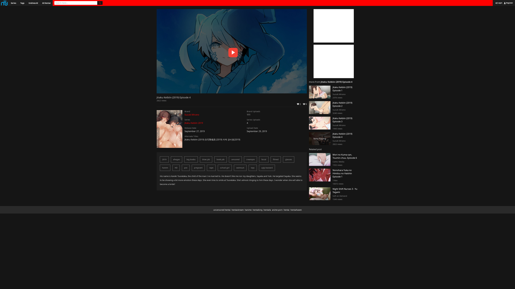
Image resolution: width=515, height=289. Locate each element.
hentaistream (238, 210)
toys (253, 167)
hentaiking (257, 210)
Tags (22, 3)
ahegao (176, 159)
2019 (164, 159)
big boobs (191, 159)
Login (499, 3)
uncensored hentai (222, 210)
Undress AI (33, 3)
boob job (221, 159)
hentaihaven (296, 210)
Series (13, 3)
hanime (248, 210)
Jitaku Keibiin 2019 (194, 122)
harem (165, 167)
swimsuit (240, 167)
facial (263, 159)
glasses (288, 159)
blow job (206, 159)
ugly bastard (267, 167)
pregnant (198, 167)
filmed (276, 159)
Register (509, 3)
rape (211, 167)
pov (185, 167)
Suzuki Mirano (192, 114)
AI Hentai (46, 3)
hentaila (267, 210)
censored (235, 159)
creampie (250, 159)
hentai (286, 210)
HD (176, 167)
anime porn (277, 210)
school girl (224, 167)
